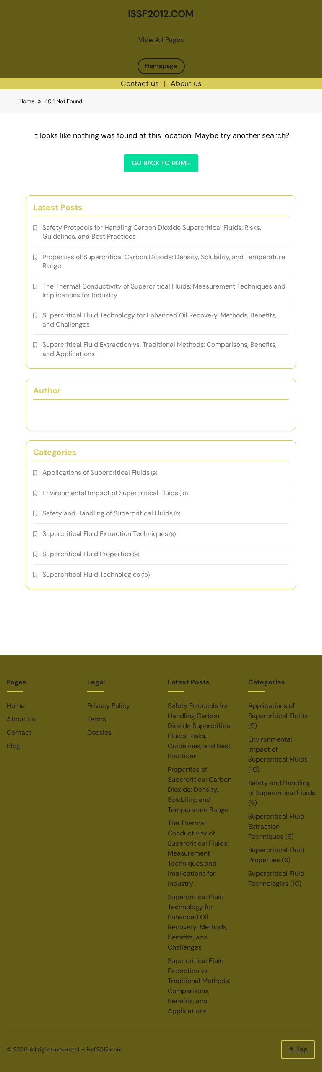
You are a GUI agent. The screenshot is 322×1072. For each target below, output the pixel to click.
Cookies (99, 732)
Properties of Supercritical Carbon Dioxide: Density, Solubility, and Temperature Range (199, 789)
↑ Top (298, 1049)
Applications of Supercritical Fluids (96, 472)
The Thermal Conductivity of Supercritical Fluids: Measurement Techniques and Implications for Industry (198, 853)
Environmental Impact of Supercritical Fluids (110, 493)
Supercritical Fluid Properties (87, 553)
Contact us (140, 83)
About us (186, 83)
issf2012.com (161, 14)
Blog (13, 746)
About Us (21, 719)
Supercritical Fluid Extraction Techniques (105, 533)
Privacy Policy (108, 705)
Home (16, 705)
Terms (96, 719)
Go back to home (161, 163)
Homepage (161, 66)
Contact (19, 732)
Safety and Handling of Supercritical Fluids (107, 513)
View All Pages (161, 39)
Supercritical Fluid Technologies (91, 574)
